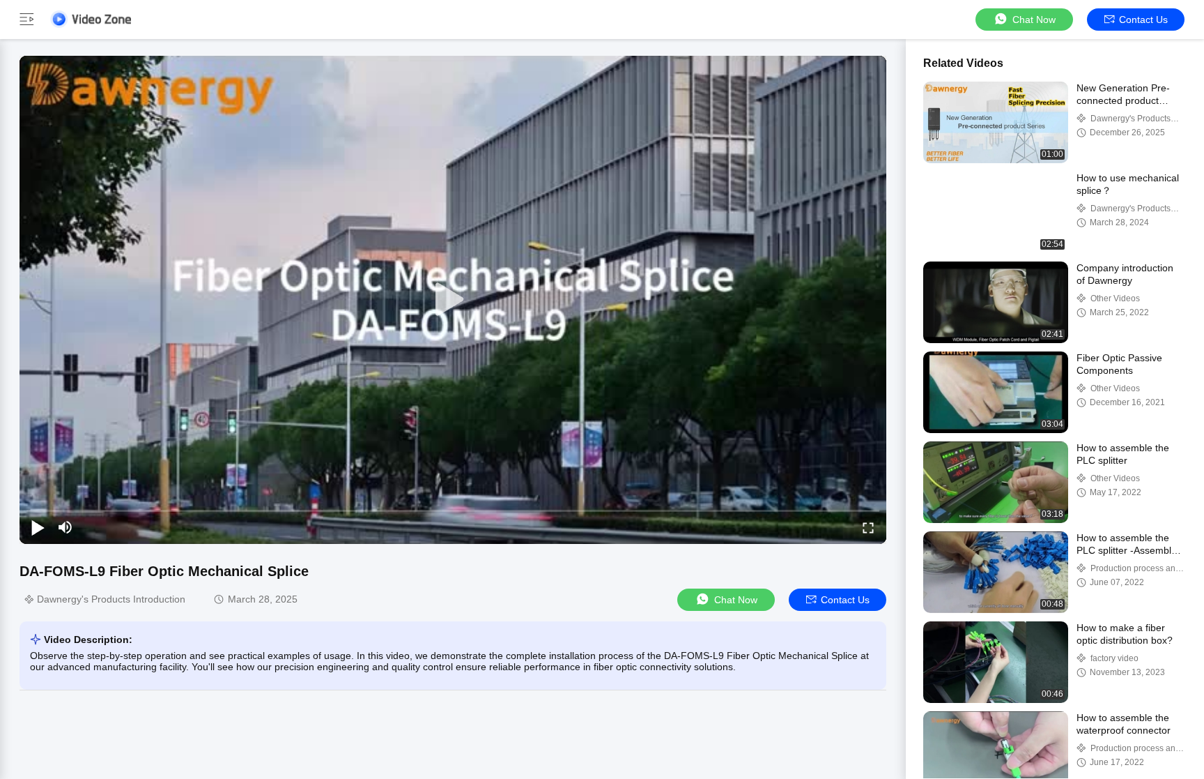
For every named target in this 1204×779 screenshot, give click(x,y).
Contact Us (1143, 19)
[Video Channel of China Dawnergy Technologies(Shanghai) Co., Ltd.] (90, 19)
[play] (452, 299)
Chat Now (1034, 19)
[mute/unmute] (65, 527)
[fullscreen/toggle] (868, 527)
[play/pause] (38, 527)
